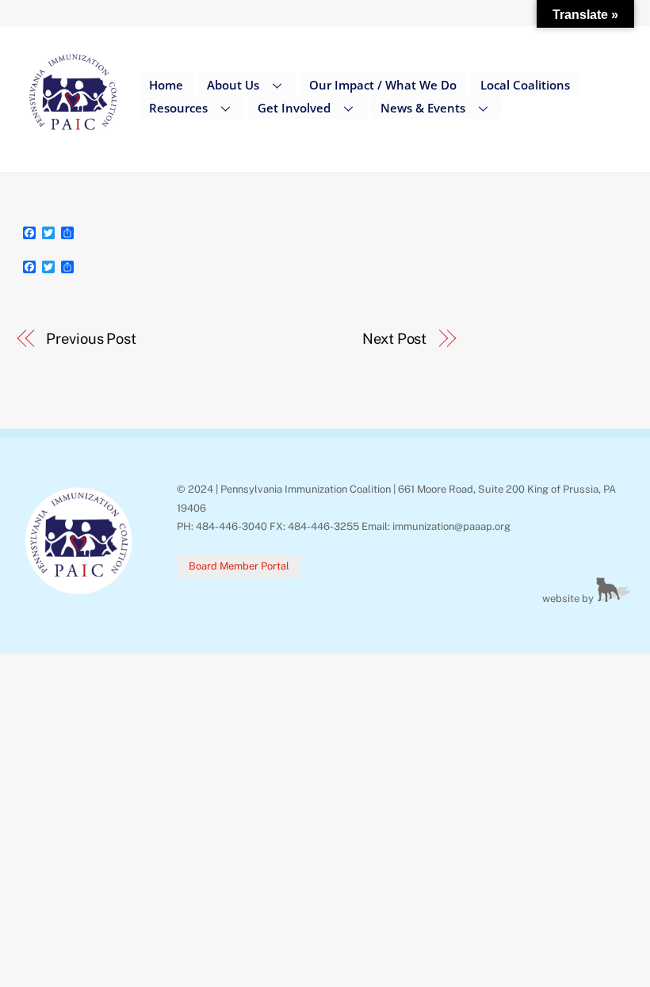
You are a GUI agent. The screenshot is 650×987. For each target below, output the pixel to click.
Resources (178, 108)
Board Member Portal (239, 566)
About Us (233, 85)
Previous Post (91, 338)
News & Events (422, 108)
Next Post (394, 338)
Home (166, 85)
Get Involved (294, 108)
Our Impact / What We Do (383, 85)
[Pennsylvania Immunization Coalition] (73, 141)
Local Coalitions (525, 85)
